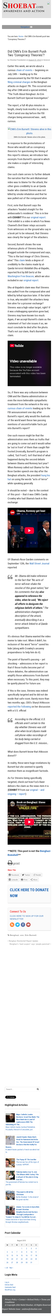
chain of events (24, 70)
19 (7, 1259)
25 (36, 1259)
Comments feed (10, 1287)
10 (31, 1252)
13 (12, 1256)
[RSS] (12, 925)
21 (17, 1259)
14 (17, 1256)
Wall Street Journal (39, 563)
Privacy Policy (11, 1299)
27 (12, 1263)
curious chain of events (20, 408)
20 (12, 1259)
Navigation (25, 27)
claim (22, 260)
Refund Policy (33, 1299)
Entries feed (9, 1285)
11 (36, 1252)
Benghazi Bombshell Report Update (23, 941)
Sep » (11, 1268)
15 (22, 1256)
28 (17, 1263)
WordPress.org (10, 1290)
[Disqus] (29, 981)
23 (26, 1259)
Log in (7, 1282)
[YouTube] (28, 925)
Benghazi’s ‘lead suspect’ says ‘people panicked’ (30, 944)
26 (7, 1263)
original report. (38, 217)
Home (21, 36)
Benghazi (14, 935)
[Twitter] (17, 925)
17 (31, 1256)
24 (31, 1259)
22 (22, 1259)
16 (26, 1256)
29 (22, 1263)
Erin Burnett (30, 935)
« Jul (6, 1268)
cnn (22, 935)
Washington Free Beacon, (21, 276)
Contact (22, 1299)
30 (26, 1263)
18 (36, 1256)
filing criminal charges (19, 82)
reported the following (19, 706)
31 (31, 1263)
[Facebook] (23, 925)
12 (7, 1256)
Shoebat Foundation (18, 60)
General (46, 60)
